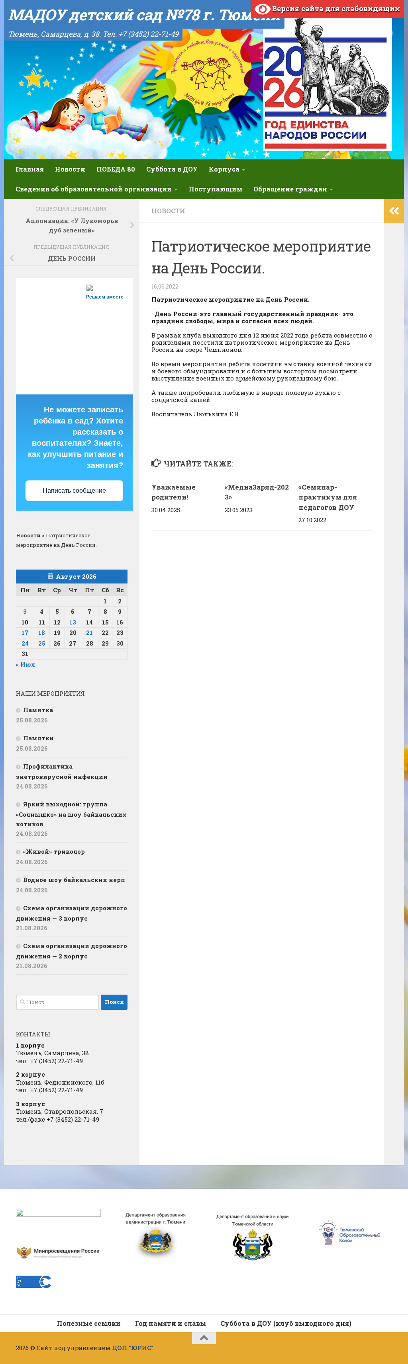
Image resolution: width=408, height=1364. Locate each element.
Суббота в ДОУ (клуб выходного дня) (285, 1323)
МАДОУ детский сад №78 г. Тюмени (144, 14)
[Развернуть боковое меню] (394, 211)
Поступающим (215, 189)
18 (41, 632)
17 (25, 632)
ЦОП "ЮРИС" (132, 1348)
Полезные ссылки (89, 1323)
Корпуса (224, 169)
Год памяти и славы (170, 1323)
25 (41, 643)
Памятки (38, 738)
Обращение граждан (290, 189)
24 (25, 643)
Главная (30, 169)
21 (89, 632)
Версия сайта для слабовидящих (335, 8)
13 (72, 622)
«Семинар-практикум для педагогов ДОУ (327, 497)
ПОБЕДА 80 (115, 169)
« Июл (25, 664)
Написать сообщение (74, 490)
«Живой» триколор (54, 851)
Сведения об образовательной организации (94, 189)
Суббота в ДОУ (172, 169)
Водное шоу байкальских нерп (74, 880)
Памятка (38, 710)
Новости (70, 169)
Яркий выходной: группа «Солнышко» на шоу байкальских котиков (71, 814)
